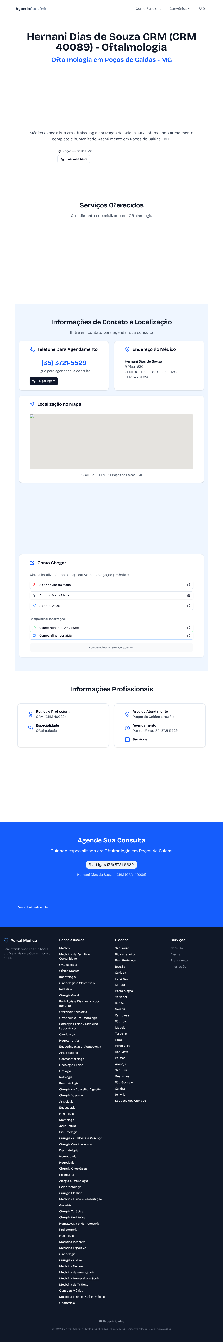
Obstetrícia (67, 1303)
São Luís (121, 1021)
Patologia (65, 1077)
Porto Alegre (124, 991)
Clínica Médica (69, 971)
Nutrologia (66, 1236)
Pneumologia (68, 1132)
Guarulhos (122, 1076)
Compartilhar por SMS (55, 635)
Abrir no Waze (49, 606)
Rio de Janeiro (125, 954)
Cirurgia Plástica (70, 1193)
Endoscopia (67, 1108)
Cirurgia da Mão (70, 1260)
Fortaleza (121, 979)
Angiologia (66, 1101)
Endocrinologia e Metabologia (80, 1047)
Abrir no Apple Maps (54, 595)
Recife (119, 1003)
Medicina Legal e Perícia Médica (82, 1297)
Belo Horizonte (125, 960)
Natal (118, 1040)
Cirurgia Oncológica (73, 1169)
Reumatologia (69, 1083)
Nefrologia (66, 1114)
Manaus (120, 985)
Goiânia (120, 1009)
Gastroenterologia (72, 1059)
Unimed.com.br (37, 907)
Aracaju (120, 1064)
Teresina (121, 1033)
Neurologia (66, 1162)
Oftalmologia (68, 965)
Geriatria (65, 1205)
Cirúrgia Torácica (71, 1211)
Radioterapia (68, 1230)
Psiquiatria (66, 1175)
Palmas (120, 1058)
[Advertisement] (111, 99)
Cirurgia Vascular (71, 1095)
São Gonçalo (124, 1082)
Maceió (120, 1027)
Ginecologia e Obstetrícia (77, 983)
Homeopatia (68, 1156)
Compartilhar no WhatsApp (59, 628)
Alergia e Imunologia (73, 1181)
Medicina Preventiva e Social (79, 1278)
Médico (64, 948)
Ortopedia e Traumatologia (78, 1018)
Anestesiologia (69, 1053)
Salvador (121, 997)
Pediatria (65, 989)
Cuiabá (120, 1088)
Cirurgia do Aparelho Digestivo (80, 1089)
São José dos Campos (130, 1101)
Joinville (120, 1094)
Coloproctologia (70, 1187)
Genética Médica (71, 1291)
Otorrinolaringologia (73, 1012)
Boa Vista (121, 1052)
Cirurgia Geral (69, 995)
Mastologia (67, 1120)
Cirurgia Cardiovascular (75, 1144)
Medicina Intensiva (72, 1242)
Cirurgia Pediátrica (72, 1217)
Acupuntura (67, 1126)
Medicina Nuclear (71, 1266)
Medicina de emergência (76, 1272)
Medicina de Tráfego (73, 1284)
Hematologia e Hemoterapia (79, 1223)
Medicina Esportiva (72, 1248)
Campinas (122, 1015)
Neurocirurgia (69, 1040)
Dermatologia (68, 1150)
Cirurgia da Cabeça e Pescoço (80, 1138)
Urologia (65, 1071)
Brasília (120, 966)
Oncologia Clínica (71, 1065)
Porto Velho (123, 1046)
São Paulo (122, 948)
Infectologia (67, 977)
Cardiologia (67, 1034)
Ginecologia (67, 1254)
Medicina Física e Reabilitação (80, 1199)
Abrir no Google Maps (55, 585)
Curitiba (120, 972)
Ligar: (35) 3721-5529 (115, 864)
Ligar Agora (47, 381)
